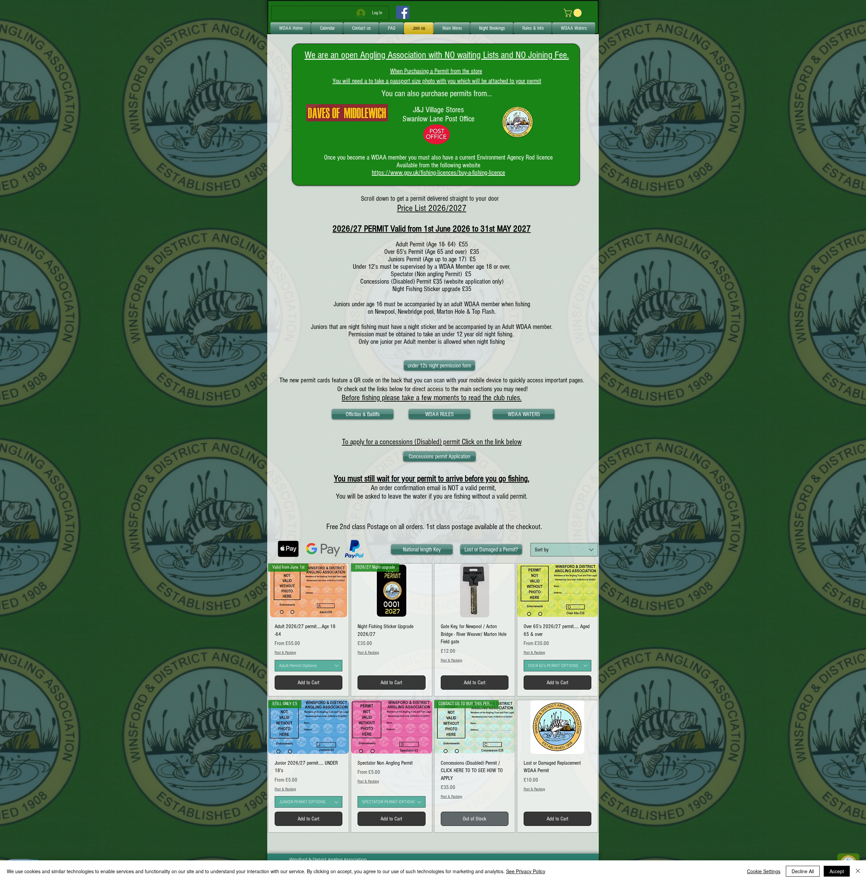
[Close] (858, 871)
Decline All (803, 871)
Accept (836, 871)
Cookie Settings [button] (763, 871)
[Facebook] (402, 12)
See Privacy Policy (525, 871)
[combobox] (564, 549)
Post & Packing (285, 652)
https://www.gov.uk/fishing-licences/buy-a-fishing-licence (438, 172)
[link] (574, 13)
